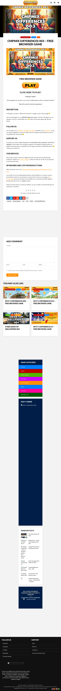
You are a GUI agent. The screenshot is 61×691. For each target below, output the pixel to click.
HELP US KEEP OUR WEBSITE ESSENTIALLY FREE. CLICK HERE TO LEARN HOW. (30, 593)
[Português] (59, 689)
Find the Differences (25, 37)
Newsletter (5, 653)
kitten (31, 201)
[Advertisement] (30, 224)
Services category (24, 159)
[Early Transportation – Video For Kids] (24, 562)
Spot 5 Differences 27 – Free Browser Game (43, 328)
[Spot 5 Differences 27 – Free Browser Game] (44, 318)
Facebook (20, 130)
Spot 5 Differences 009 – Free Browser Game (16, 302)
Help (33, 643)
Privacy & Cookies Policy (38, 653)
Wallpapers (17, 315)
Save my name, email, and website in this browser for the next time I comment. (25, 270)
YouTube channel (7, 656)
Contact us (35, 650)
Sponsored (36, 291)
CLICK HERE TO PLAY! (30, 92)
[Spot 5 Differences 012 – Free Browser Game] (44, 292)
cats (23, 201)
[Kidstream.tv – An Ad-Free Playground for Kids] (24, 542)
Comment (8, 245)
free (27, 201)
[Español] (55, 689)
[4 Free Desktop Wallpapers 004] (16, 318)
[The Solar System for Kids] (24, 535)
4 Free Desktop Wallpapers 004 (12, 328)
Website (40, 264)
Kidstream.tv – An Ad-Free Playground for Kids (34, 542)
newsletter (47, 130)
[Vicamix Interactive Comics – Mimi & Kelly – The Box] (24, 580)
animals (9, 201)
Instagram (26, 130)
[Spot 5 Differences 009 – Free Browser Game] (16, 292)
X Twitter (32, 130)
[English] (53, 689)
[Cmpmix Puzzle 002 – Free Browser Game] (24, 552)
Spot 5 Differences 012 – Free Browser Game (44, 302)
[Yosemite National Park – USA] (24, 569)
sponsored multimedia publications (31, 169)
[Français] (57, 689)
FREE (38, 37)
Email (24, 264)
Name (8, 264)
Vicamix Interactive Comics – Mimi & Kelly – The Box (34, 580)
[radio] (26, 190)
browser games (16, 201)
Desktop (7, 315)
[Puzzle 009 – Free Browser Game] (24, 574)
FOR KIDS (33, 37)
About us (34, 646)
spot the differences (40, 201)
